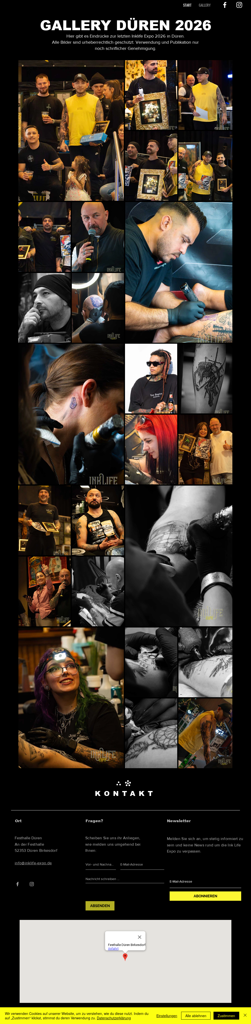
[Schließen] (245, 1015)
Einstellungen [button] (166, 1015)
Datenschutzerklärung (114, 1017)
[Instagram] (239, 5)
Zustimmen (226, 1015)
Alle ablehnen (195, 1015)
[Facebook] (225, 5)
